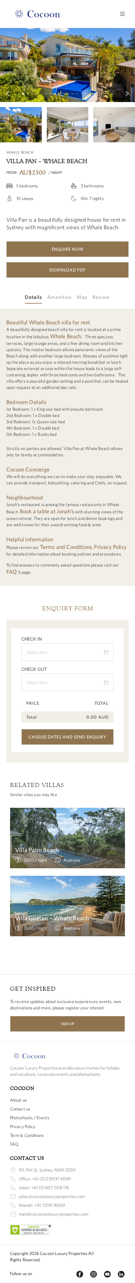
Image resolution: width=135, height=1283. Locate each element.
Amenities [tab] (59, 297)
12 (72, 93)
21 (112, 93)
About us (18, 1100)
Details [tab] (33, 297)
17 (95, 93)
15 (86, 93)
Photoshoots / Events (29, 1117)
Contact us (20, 1108)
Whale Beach (65, 336)
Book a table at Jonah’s (47, 511)
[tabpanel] (67, 447)
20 (108, 93)
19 (104, 93)
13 (77, 93)
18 (99, 93)
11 (68, 93)
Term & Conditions (27, 1135)
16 (90, 93)
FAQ (14, 1144)
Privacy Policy (22, 1126)
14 (81, 93)
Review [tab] (101, 297)
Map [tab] (82, 297)
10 (63, 93)
